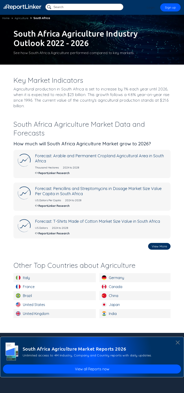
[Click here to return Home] (22, 7)
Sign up (170, 7)
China (113, 295)
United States (34, 304)
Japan (114, 304)
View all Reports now (92, 369)
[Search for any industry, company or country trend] (49, 7)
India (113, 313)
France (29, 286)
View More (159, 246)
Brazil (27, 295)
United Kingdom (36, 313)
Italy (26, 277)
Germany (116, 277)
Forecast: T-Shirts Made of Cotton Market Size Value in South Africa (97, 221)
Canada (115, 286)
